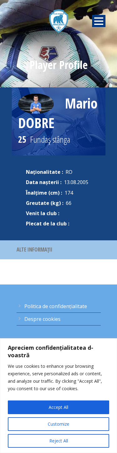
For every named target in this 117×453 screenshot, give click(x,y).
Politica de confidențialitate (55, 306)
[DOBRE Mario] (36, 103)
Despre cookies (42, 319)
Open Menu (98, 21)
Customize (58, 424)
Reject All (58, 441)
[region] (58, 395)
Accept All (58, 407)
